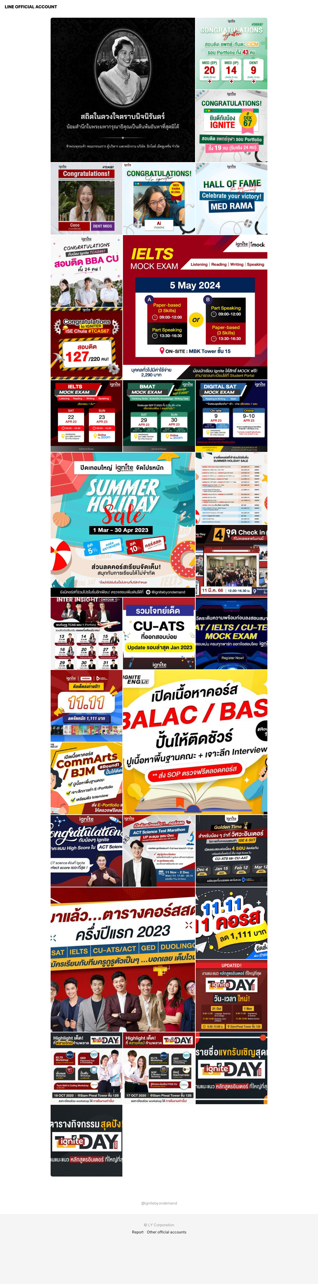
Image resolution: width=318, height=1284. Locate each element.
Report (137, 1232)
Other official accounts (166, 1232)
